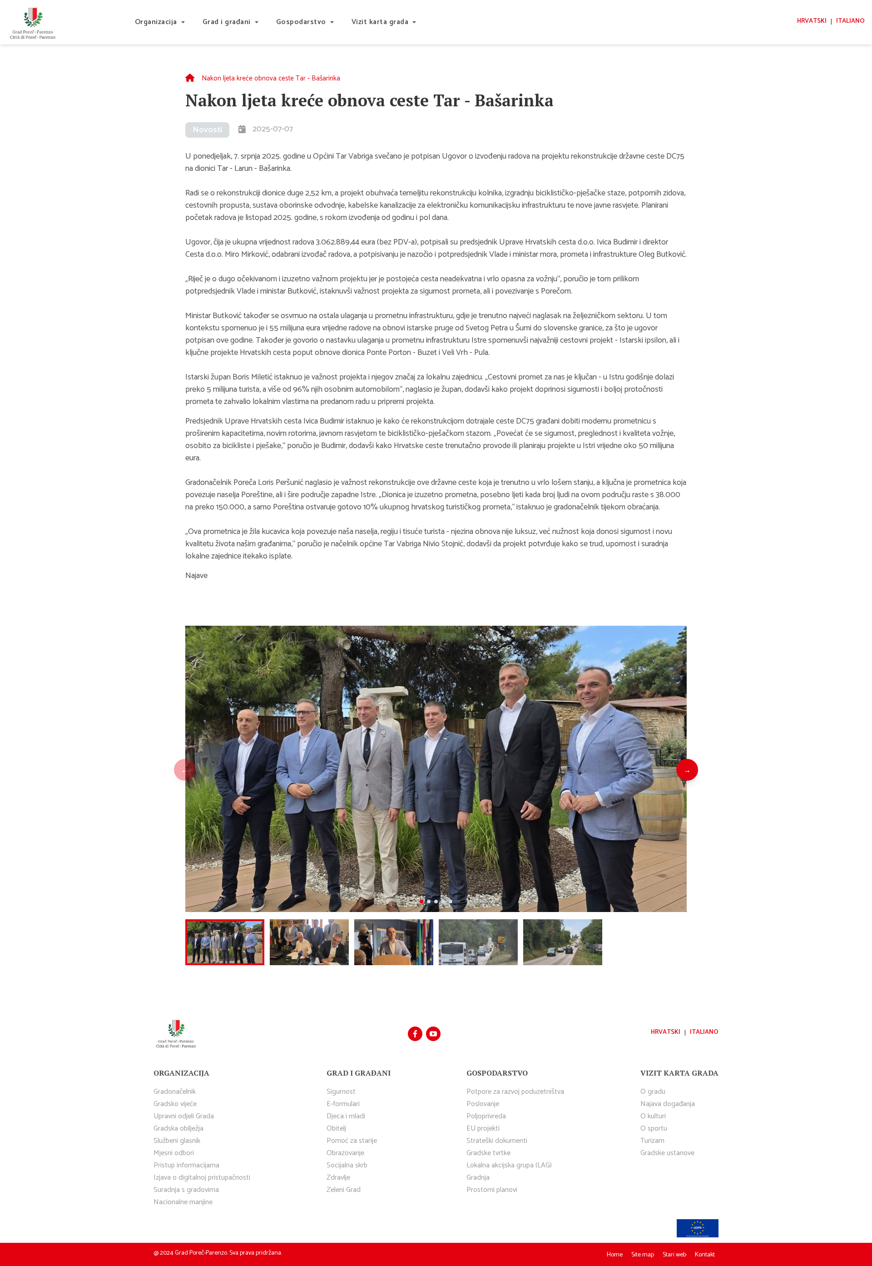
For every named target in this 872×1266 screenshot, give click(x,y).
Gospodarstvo (301, 22)
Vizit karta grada (380, 22)
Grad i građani (227, 22)
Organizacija (156, 22)
